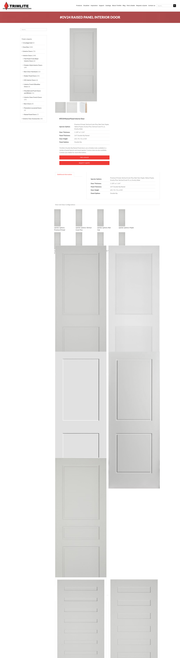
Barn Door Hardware (31, 71)
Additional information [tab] (64, 174)
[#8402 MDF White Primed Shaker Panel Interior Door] (80, 420)
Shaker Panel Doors (30, 76)
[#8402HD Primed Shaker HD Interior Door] (134, 420)
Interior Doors (27, 55)
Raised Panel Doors (30, 114)
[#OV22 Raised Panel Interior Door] (80, 314)
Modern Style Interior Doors (33, 65)
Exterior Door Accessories (31, 118)
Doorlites (26, 47)
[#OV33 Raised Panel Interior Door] (80, 526)
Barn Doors (27, 104)
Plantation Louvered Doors (33, 108)
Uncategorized (27, 43)
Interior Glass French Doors (33, 97)
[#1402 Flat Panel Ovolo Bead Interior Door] (134, 314)
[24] (83, 64)
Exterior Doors (27, 51)
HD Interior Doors (30, 80)
